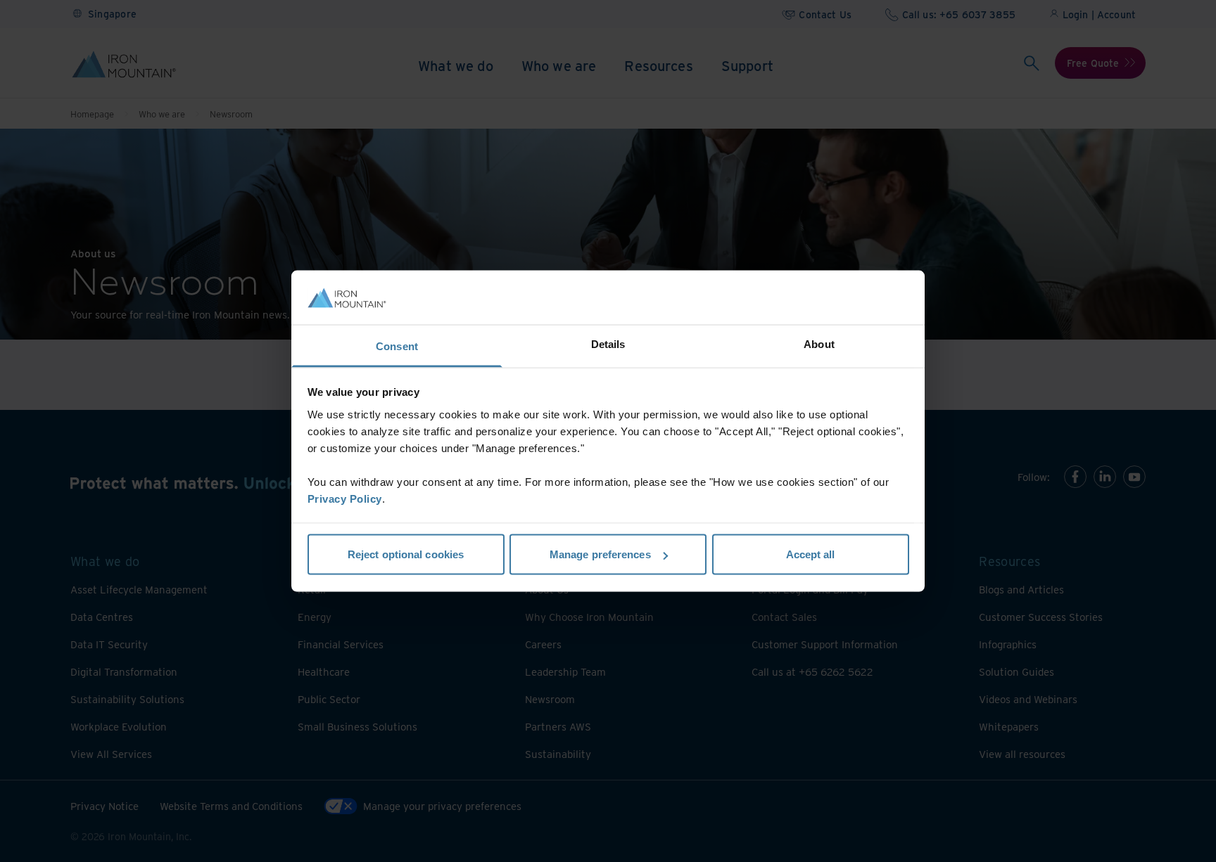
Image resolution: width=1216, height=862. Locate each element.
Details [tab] (608, 343)
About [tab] (819, 343)
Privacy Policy (345, 498)
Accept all (810, 554)
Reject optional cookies (406, 554)
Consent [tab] (397, 346)
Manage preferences (600, 554)
